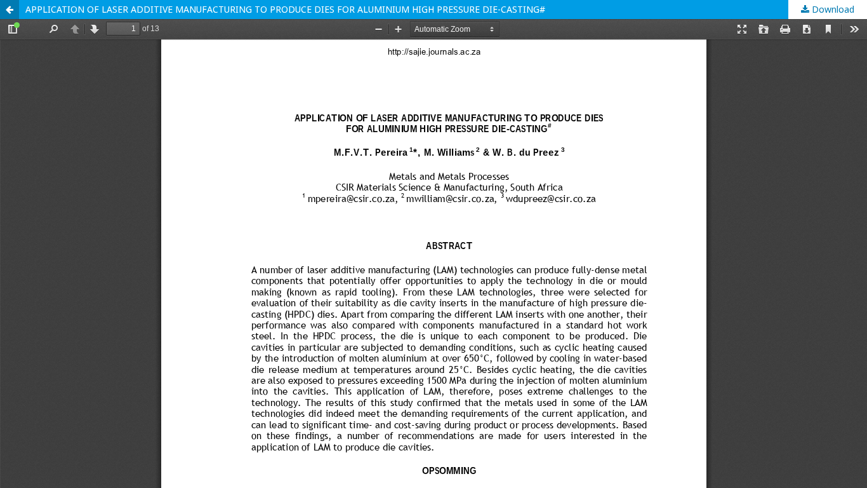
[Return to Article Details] (9, 9)
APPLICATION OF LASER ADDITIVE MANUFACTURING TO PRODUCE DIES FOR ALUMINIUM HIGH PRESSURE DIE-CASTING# (285, 9)
